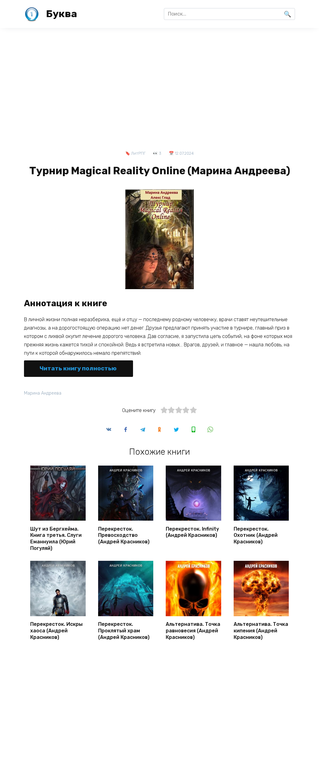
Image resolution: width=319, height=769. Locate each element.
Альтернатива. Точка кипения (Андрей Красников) (261, 630)
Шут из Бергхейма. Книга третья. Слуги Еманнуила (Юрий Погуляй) (56, 538)
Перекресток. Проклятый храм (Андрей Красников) (124, 630)
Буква (61, 14)
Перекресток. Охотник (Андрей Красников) (256, 535)
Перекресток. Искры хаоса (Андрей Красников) (56, 630)
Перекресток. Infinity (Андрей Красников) (192, 532)
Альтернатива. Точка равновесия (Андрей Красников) (193, 630)
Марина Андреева (42, 393)
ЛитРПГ (138, 153)
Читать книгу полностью (78, 368)
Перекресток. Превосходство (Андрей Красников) (124, 535)
